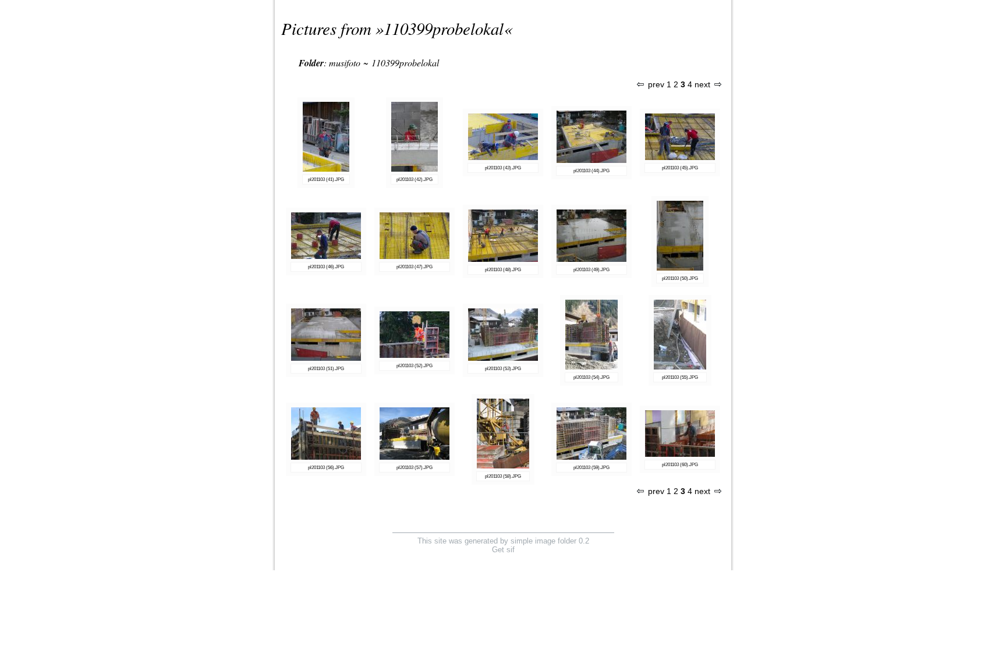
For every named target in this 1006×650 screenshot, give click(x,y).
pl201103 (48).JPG (503, 269)
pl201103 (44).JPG (591, 170)
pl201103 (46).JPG (326, 266)
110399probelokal (444, 28)
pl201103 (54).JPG (591, 377)
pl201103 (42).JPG (414, 179)
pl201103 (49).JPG (591, 269)
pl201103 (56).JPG (326, 467)
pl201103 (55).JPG (680, 377)
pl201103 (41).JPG (326, 179)
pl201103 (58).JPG (503, 476)
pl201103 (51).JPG (326, 368)
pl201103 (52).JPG (414, 365)
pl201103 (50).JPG (680, 278)
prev (656, 84)
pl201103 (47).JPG (414, 266)
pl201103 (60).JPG (680, 464)
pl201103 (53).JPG (503, 368)
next (702, 84)
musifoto (344, 62)
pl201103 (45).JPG (680, 168)
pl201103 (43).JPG (503, 168)
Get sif (503, 549)
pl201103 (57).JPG (414, 467)
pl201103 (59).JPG (591, 467)
